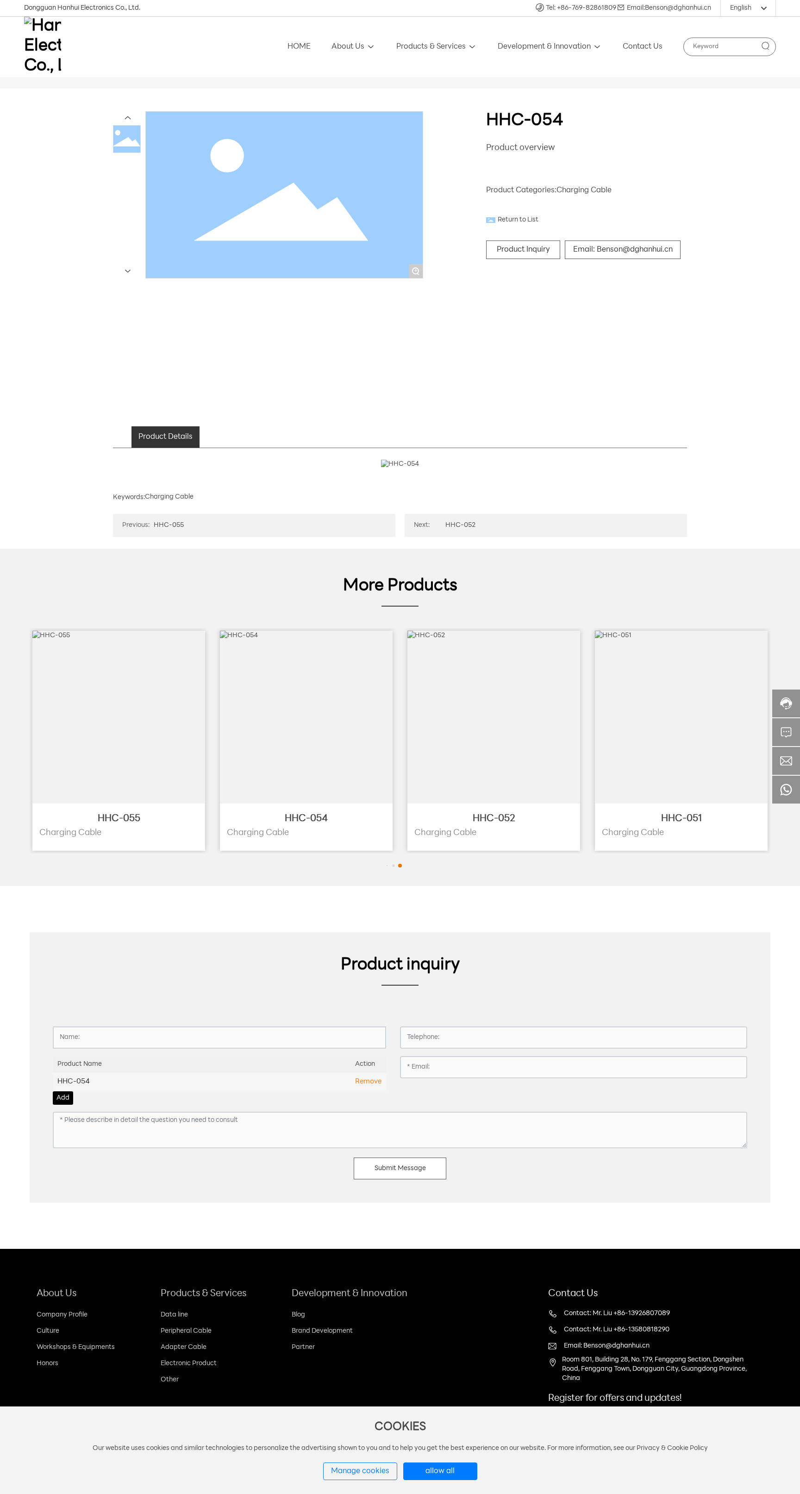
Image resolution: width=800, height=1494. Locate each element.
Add (62, 1098)
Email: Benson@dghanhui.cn (607, 1345)
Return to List (518, 219)
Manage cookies (360, 1471)
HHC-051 (681, 818)
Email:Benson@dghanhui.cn (669, 8)
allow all (440, 1471)
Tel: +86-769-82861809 (581, 8)
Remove (368, 1081)
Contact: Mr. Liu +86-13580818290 (616, 1329)
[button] (387, 865)
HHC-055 (169, 525)
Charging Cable (584, 190)
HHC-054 (306, 818)
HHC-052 (460, 525)
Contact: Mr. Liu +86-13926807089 (617, 1313)
